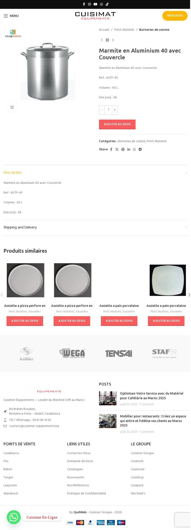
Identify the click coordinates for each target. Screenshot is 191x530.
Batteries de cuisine (154, 30)
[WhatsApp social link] (101, 4)
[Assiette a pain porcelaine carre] (166, 280)
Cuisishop (137, 477)
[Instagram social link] (89, 4)
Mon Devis (175, 15)
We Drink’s (138, 493)
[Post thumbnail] (107, 399)
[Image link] (32, 387)
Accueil (104, 30)
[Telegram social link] (140, 149)
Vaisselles (34, 311)
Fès (5, 461)
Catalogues (75, 469)
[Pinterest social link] (123, 149)
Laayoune (10, 485)
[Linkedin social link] (129, 149)
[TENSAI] (118, 353)
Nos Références (78, 485)
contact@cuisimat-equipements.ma (34, 426)
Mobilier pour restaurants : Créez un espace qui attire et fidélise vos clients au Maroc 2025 (153, 420)
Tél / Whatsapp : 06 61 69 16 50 (30, 420)
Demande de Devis (80, 461)
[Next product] (113, 40)
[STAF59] (164, 353)
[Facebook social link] (84, 4)
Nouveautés (75, 477)
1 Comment (146, 404)
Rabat (7, 469)
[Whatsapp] (14, 517)
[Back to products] (107, 40)
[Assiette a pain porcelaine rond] (119, 280)
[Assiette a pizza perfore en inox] (24, 280)
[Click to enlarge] (12, 107)
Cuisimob (137, 461)
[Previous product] (102, 40)
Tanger (8, 477)
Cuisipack (137, 485)
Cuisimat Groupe (142, 453)
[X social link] (117, 149)
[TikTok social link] (107, 4)
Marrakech (10, 493)
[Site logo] (95, 16)
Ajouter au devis (117, 124)
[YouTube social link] (95, 4)
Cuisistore (137, 469)
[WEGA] (73, 353)
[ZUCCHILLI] (26, 353)
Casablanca (11, 453)
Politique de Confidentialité (86, 493)
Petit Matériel (124, 30)
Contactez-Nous (78, 453)
